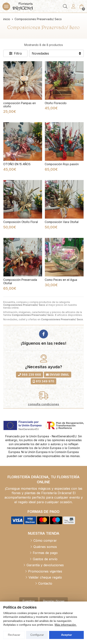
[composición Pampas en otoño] (22, 80)
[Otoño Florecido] (64, 80)
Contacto (45, 583)
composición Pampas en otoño (19, 104)
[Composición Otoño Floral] (22, 199)
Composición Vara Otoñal (62, 222)
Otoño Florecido (56, 103)
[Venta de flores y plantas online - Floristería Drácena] (23, 6)
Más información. (66, 624)
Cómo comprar (45, 540)
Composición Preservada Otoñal (20, 281)
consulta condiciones (43, 404)
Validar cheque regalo (45, 577)
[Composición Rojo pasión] (64, 141)
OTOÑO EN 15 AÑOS (17, 164)
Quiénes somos (45, 547)
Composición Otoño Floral (20, 222)
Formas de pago (45, 553)
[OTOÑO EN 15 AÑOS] (22, 141)
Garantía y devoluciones (45, 565)
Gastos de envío (45, 559)
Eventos (28, 601)
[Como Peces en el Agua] (64, 257)
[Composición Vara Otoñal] (64, 199)
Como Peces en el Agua (61, 279)
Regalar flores (54, 601)
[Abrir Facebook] (43, 334)
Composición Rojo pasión (62, 164)
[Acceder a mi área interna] (73, 6)
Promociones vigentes (45, 571)
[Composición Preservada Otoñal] (22, 257)
